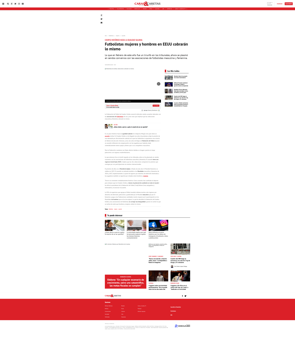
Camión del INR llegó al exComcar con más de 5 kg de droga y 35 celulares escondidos (181, 98)
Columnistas (120, 8)
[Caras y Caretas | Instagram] (19, 3)
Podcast (139, 308)
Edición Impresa (141, 311)
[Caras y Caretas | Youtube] (22, 3)
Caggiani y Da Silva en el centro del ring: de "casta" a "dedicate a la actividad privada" (179, 288)
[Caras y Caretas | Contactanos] (188, 296)
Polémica (151, 283)
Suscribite (156, 105)
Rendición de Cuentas (125, 277)
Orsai (150, 8)
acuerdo (107, 136)
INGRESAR (279, 4)
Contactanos (173, 311)
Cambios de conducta (110, 228)
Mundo (145, 8)
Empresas (169, 8)
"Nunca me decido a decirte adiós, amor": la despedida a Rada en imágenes (158, 260)
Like (163, 8)
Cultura (157, 8)
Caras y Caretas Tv (180, 8)
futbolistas (120, 116)
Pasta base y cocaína (176, 256)
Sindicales (137, 8)
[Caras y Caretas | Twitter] (15, 3)
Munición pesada (175, 283)
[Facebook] (101, 15)
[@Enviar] (101, 22)
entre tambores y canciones (156, 256)
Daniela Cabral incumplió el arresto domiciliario (180, 76)
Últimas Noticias (108, 306)
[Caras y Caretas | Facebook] (11, 3)
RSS (171, 315)
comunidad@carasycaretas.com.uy (115, 327)
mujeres (145, 176)
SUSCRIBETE (288, 4)
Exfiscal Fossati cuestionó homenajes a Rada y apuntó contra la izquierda (181, 84)
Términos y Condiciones (109, 323)
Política (111, 8)
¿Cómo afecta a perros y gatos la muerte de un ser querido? (131, 127)
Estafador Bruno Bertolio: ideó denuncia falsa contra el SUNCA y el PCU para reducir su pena (181, 92)
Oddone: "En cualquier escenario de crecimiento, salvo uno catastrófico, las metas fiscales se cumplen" (125, 282)
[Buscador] (8, 3)
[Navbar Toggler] (4, 4)
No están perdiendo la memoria (134, 228)
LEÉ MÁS (116, 125)
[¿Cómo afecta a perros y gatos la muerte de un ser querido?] (109, 127)
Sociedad (129, 8)
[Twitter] (101, 19)
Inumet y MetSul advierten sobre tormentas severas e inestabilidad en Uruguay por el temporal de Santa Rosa (181, 106)
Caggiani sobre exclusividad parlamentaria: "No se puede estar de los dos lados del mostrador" (158, 288)
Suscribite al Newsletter (176, 307)
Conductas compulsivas (155, 228)
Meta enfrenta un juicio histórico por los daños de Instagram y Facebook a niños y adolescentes (158, 235)
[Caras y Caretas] (113, 297)
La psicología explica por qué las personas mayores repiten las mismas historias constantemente (136, 235)
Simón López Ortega (181, 266)
